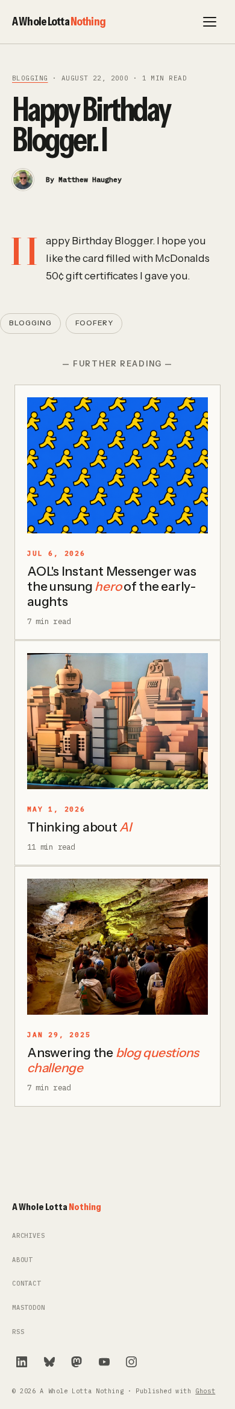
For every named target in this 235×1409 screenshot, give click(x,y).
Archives (28, 1236)
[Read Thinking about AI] (117, 721)
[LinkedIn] (21, 1362)
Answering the (113, 1060)
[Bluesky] (49, 1362)
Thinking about (79, 827)
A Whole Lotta (58, 21)
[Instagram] (131, 1362)
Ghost (205, 1391)
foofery (94, 323)
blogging (30, 78)
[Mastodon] (76, 1362)
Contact (26, 1283)
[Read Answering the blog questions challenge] (117, 947)
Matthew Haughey (90, 179)
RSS (18, 1332)
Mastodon (28, 1308)
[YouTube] (104, 1362)
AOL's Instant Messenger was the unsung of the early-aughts (111, 586)
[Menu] (209, 21)
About (22, 1260)
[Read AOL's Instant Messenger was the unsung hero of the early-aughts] (117, 465)
